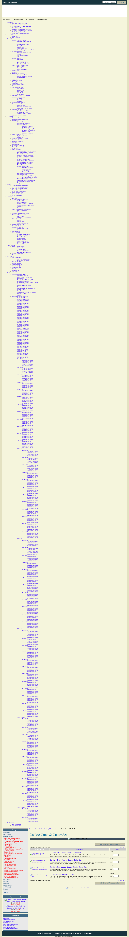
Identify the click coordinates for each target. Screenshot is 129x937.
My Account (10, 822)
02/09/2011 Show (32, 619)
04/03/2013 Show (27, 425)
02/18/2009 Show (32, 796)
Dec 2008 (25, 809)
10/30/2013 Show (27, 375)
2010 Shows (21, 629)
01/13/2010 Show (32, 714)
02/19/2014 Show (22, 349)
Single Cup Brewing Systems (25, 205)
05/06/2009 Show (32, 777)
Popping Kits (26, 127)
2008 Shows (21, 807)
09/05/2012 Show (32, 478)
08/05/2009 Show (32, 755)
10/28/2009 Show (32, 735)
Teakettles (15, 148)
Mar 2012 (25, 516)
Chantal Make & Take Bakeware (21, 26)
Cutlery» (6, 881)
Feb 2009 (25, 793)
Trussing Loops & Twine (24, 113)
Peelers (14, 86)
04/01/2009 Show (32, 785)
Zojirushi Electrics (22, 244)
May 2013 (20, 411)
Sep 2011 (25, 562)
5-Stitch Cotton (21, 249)
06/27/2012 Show (32, 496)
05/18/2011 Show (32, 595)
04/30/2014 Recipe (22, 336)
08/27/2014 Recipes (23, 313)
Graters (14, 72)
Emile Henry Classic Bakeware (21, 32)
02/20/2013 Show (27, 436)
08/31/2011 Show (32, 570)
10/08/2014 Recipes (23, 304)
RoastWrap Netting (22, 112)
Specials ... (6, 892)
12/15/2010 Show (32, 634)
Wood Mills (20, 93)
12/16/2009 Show (32, 723)
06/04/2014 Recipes (23, 329)
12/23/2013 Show (27, 361)
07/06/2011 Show (32, 583)
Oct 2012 (25, 464)
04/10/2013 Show (27, 424)
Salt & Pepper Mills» (9, 868)
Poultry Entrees (21, 289)
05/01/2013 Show (27, 418)
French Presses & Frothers (25, 203)
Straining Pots (26, 171)
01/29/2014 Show (22, 353)
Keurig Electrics (21, 238)
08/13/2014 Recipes (23, 316)
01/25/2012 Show (32, 533)
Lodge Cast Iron (22, 174)
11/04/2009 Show (32, 732)
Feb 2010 (25, 703)
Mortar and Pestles (17, 83)
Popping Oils (26, 131)
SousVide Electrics (22, 241)
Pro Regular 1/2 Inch (23, 62)
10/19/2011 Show (32, 558)
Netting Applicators (17, 253)
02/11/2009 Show (32, 798)
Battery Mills (20, 90)
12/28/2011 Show (32, 541)
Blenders (14, 198)
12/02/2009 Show (32, 725)
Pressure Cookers (17, 141)
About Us (6, 918)
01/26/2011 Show (32, 623)
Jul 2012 (24, 487)
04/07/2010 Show (32, 694)
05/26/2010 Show (32, 683)
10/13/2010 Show (32, 649)
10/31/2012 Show (32, 465)
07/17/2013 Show (27, 400)
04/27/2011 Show (32, 601)
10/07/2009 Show (32, 739)
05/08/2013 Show (27, 417)
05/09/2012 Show (32, 507)
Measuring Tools (17, 80)
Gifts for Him (15, 268)
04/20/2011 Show (32, 602)
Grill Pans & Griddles (18, 140)
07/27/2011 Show (32, 579)
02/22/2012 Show (32, 526)
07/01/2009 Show (32, 763)
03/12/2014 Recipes (23, 345)
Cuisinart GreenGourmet (24, 158)
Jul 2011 (24, 577)
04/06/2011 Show (32, 605)
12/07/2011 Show (32, 545)
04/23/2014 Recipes (23, 338)
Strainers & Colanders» (10, 871)
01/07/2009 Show (32, 806)
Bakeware (10, 22)
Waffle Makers (16, 231)
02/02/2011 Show (32, 620)
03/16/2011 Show (32, 611)
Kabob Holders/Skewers (24, 111)
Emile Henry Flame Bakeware (20, 33)
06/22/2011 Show (32, 587)
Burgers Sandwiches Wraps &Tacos (27, 282)
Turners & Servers (22, 55)
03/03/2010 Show (32, 702)
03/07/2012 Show (32, 522)
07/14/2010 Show (32, 670)
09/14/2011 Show (32, 566)
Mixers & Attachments (18, 219)
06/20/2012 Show (32, 497)
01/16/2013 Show (27, 444)
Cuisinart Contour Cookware (25, 155)
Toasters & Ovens (17, 227)
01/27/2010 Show (32, 712)
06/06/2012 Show (32, 500)
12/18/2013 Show (27, 363)
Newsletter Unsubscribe (10, 928)
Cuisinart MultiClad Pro (23, 159)
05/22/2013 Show (27, 414)
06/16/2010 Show (32, 677)
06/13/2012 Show (32, 498)
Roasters (14, 142)
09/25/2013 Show (27, 383)
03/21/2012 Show (32, 519)
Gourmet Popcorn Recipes (25, 286)
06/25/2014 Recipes (23, 325)
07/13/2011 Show (32, 581)
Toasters (19, 230)
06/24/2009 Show (32, 766)
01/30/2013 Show (27, 442)
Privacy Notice (67, 933)
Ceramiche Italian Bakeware (20, 25)
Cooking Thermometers (24, 106)
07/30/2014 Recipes (23, 318)
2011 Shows (20, 539)
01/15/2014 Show (22, 356)
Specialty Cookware (18, 145)
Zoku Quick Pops (22, 48)
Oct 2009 (25, 734)
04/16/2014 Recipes (23, 339)
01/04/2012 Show (32, 537)
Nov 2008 (25, 817)
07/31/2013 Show (27, 397)
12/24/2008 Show (32, 811)
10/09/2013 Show (27, 379)
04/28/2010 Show (32, 689)
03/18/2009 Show (32, 789)
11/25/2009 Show (32, 728)
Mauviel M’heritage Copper (25, 181)
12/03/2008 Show (32, 816)
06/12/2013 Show (27, 408)
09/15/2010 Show (32, 655)
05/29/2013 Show (27, 412)
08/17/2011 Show (32, 573)
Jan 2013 (20, 440)
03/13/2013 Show (27, 430)
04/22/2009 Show (32, 781)
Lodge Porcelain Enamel (29, 177)
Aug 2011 (25, 569)
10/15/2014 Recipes (23, 303)
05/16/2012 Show (32, 505)
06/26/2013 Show (27, 406)
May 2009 (25, 771)
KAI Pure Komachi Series (19, 188)
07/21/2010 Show (32, 669)
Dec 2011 (25, 540)
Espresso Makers (22, 202)
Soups (19, 295)
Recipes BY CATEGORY (19, 274)
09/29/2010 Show (32, 652)
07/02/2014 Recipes (23, 324)
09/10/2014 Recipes (23, 310)
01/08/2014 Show (22, 357)
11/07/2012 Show (32, 462)
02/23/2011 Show (32, 616)
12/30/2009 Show (32, 720)
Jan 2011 (25, 622)
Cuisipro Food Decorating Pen (62, 874)
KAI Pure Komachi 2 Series (20, 187)
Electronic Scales (22, 77)
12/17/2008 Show (32, 813)
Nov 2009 (25, 727)
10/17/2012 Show (32, 468)
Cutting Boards (16, 58)
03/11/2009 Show (32, 791)
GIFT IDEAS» (7, 887)
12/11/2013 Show (27, 364)
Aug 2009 (25, 749)
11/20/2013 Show (27, 370)
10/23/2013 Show (27, 376)
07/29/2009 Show (32, 757)
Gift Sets (14, 271)
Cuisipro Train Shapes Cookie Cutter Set (65, 860)
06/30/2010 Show (32, 674)
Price (117, 849)
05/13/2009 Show (32, 775)
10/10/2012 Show (32, 469)
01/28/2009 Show (32, 802)
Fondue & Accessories (23, 123)
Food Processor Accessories (25, 212)
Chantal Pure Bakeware (19, 27)
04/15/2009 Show (32, 782)
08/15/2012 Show (32, 483)
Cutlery (9, 184)
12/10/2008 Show (32, 814)
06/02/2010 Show (32, 680)
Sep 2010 (25, 651)
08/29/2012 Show (32, 480)
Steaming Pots (26, 169)
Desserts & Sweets (22, 284)
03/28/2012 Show (32, 518)
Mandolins (15, 79)
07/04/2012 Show (32, 493)
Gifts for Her (15, 270)
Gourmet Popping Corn (29, 129)
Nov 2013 (20, 367)
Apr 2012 (25, 509)
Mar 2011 (25, 606)
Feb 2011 (25, 615)
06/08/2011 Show (32, 590)
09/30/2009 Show (32, 742)
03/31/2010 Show (32, 696)
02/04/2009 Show (32, 799)
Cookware (10, 116)
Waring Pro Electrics (23, 242)
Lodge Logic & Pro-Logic (29, 176)
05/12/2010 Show (32, 685)
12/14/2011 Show (32, 544)
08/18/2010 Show (32, 662)
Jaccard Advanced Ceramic (20, 185)
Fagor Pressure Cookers (24, 165)
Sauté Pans (20, 137)
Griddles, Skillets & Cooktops (20, 213)
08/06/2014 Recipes (23, 317)
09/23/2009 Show (32, 743)
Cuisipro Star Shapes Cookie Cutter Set (65, 853)
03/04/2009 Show (32, 792)
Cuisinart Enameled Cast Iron (25, 156)
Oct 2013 (20, 374)
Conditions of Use (8, 921)
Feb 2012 (25, 523)
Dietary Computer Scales (24, 76)
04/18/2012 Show (32, 512)
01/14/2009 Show (32, 804)
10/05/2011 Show (32, 561)
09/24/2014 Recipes (23, 307)
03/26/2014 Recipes (23, 342)
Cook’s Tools (10, 39)
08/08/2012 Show (32, 484)
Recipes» (6, 889)
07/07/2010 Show (32, 671)
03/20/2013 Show (27, 429)
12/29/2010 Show (32, 631)
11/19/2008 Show (32, 820)
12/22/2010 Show (32, 633)
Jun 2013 (20, 404)
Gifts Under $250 (17, 266)
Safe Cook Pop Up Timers (24, 108)
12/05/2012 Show (32, 455)
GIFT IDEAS (10, 256)
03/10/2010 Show (32, 701)
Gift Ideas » (6, 19)
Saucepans (15, 144)
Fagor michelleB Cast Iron (24, 163)
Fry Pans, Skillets (22, 135)
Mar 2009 (25, 786)
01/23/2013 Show (27, 443)
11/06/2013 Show (27, 372)
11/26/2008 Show (32, 818)
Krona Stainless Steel (23, 166)
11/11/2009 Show (32, 731)
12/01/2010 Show (32, 637)
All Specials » (30, 19)
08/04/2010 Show (32, 665)
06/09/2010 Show (32, 678)
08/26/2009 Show (32, 750)
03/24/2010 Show (32, 698)
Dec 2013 (20, 358)
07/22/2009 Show (32, 759)
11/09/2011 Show (32, 552)
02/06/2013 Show (27, 439)
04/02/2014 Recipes (23, 340)
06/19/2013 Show (27, 407)
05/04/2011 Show (32, 598)
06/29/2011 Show (32, 586)
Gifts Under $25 (16, 262)
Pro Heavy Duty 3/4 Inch (24, 63)
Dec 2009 (25, 719)
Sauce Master (21, 99)
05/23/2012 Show (32, 504)
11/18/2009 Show (32, 730)
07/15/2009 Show (32, 760)
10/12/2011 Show (32, 559)
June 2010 (25, 673)
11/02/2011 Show (32, 554)
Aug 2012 (25, 479)
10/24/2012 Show (32, 466)
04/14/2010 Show (32, 692)
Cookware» (6, 879)
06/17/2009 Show (32, 767)
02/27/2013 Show (27, 435)
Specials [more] (15, 896)
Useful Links (88, 933)
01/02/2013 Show (27, 447)
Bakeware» (6, 832)
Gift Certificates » (18, 19)
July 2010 (25, 666)
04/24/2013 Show (27, 421)
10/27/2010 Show (32, 647)
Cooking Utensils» (9, 850)
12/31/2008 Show (32, 810)
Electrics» (6, 883)
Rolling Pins (20, 47)
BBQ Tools (10, 34)
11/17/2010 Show (32, 641)
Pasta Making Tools (18, 84)
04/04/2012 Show (32, 515)
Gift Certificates (16, 257)
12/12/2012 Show (32, 454)
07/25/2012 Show (32, 489)
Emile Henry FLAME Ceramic (25, 160)
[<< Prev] (119, 847)
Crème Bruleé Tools (23, 44)
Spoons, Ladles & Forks (24, 52)
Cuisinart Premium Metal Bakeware (22, 30)
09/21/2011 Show (32, 565)
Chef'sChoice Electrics (23, 234)
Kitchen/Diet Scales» (10, 858)
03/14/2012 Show (32, 521)
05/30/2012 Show (32, 503)
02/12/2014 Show (22, 350)
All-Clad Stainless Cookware (25, 152)
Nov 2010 (25, 638)
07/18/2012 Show (32, 490)
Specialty (20, 59)
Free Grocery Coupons (10, 924)
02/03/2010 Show (32, 709)
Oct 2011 (25, 555)
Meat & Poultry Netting (18, 246)
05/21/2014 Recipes (23, 332)
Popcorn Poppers (27, 126)
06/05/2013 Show (27, 410)
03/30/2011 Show (32, 608)
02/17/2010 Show (32, 706)
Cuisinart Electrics (22, 235)
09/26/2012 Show (32, 473)
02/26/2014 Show (22, 347)
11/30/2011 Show (32, 548)
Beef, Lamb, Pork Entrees (24, 277)
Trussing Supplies (17, 109)
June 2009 (25, 764)
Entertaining (15, 120)
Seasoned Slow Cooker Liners (21, 95)
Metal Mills (20, 91)
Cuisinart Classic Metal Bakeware (21, 29)
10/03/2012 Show (32, 471)
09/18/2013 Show (27, 385)
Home (5, 2)
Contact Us (6, 922)
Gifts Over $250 (16, 267)
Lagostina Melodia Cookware (25, 173)
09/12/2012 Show (32, 476)
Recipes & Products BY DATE (20, 296)
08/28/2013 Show (27, 390)
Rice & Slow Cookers (18, 224)
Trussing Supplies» (9, 876)
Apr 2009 (25, 778)
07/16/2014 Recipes (23, 321)
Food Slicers (20, 216)
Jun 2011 (25, 584)
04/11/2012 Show (32, 514)
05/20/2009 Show (32, 774)
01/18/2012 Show (32, 534)
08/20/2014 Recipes (23, 314)
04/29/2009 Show (32, 779)
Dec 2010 (25, 630)
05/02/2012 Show (32, 508)
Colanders (20, 98)
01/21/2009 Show (32, 803)
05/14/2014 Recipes (23, 334)
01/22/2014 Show (22, 354)
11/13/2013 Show (27, 371)
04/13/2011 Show (32, 604)
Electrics (9, 196)
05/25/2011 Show (32, 594)
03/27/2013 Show (27, 428)
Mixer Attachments (22, 223)
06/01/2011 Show (32, 591)
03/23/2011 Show (32, 609)
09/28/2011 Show (32, 563)
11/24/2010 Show (32, 640)
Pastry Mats (20, 45)
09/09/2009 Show (32, 746)
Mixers (19, 220)
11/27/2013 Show (27, 368)
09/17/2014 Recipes (23, 309)
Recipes (9, 273)
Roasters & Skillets (27, 167)
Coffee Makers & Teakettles (20, 199)
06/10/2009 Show (32, 768)
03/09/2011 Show (32, 612)
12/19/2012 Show (32, 453)
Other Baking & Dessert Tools (25, 50)
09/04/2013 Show (27, 388)
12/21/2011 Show (32, 543)
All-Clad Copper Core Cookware (26, 151)
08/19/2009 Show (32, 752)
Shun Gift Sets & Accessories (20, 194)
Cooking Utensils (17, 51)
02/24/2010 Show (32, 705)
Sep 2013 (20, 382)
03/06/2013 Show (27, 432)
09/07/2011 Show (32, 568)
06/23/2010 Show (32, 676)
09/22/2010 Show (32, 653)
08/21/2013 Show (27, 392)
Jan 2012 (25, 532)
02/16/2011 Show (32, 617)
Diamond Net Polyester (24, 252)
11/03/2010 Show (32, 644)
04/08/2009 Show (32, 784)
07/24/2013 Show (27, 399)
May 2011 (25, 593)
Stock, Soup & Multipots (19, 147)
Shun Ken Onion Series (19, 191)
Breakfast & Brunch (23, 281)
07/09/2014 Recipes (23, 322)
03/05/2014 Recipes (23, 346)
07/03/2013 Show (27, 403)
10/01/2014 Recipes (23, 306)
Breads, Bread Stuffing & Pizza (26, 280)
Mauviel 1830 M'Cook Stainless (26, 180)
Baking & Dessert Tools (19, 40)
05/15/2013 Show (27, 415)
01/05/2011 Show (32, 627)
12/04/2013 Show (27, 365)
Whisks (19, 57)
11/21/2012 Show (32, 460)
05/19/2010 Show (32, 684)
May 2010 (25, 681)
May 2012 (25, 501)
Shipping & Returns (9, 919)
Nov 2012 (25, 457)
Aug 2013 (20, 389)
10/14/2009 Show (32, 738)
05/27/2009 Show (32, 773)
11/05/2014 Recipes (23, 299)
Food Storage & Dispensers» (12, 853)
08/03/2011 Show (32, 576)
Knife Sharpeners (17, 195)
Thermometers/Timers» (11, 874)
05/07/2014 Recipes (23, 335)
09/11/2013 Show (27, 386)
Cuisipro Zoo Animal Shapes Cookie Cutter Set (68, 867)
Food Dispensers (22, 69)
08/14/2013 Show (27, 393)
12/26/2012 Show (32, 451)
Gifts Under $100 (17, 264)
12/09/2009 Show (32, 724)
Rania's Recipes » (42, 19)
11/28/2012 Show (32, 458)
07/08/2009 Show (32, 761)
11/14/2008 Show (32, 821)
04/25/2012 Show (32, 511)
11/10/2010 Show (32, 642)
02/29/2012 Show (32, 525)
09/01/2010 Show (32, 658)
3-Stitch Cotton (21, 248)
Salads (19, 291)
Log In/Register (13, 2)
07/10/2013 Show (27, 401)
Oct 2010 (25, 645)
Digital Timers (21, 105)
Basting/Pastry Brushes (24, 41)
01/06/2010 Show (32, 716)
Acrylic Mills (20, 88)
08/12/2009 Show (32, 753)
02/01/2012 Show (32, 530)
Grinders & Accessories (24, 208)
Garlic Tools (15, 70)
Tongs (19, 54)
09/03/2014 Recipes (23, 311)
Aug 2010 (25, 659)
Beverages (20, 278)
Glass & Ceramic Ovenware (20, 138)
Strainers (19, 101)
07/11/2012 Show (32, 491)
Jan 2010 (25, 710)
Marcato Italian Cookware (24, 178)
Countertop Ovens (22, 228)
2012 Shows (21, 448)
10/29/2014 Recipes (23, 300)
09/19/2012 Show (32, 475)
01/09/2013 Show (27, 446)
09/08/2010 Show (32, 656)
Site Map (57, 933)
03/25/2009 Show (32, 788)
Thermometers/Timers (18, 104)
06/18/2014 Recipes (23, 327)
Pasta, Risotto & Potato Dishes (26, 288)
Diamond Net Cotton (23, 250)
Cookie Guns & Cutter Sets (25, 43)
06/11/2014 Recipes (23, 328)
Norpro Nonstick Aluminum (24, 183)
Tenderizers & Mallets (18, 102)
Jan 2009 (25, 800)
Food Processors (22, 210)
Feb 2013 (20, 433)
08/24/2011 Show (32, 572)
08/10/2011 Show (32, 575)
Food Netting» (7, 885)
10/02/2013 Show (27, 381)
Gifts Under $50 (16, 263)
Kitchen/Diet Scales (18, 73)
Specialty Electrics (17, 226)
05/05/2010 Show (32, 687)
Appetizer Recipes (22, 275)
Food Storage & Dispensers (20, 65)
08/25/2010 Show (32, 660)
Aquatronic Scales (22, 75)
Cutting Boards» (8, 852)
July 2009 (25, 756)
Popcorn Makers (22, 124)
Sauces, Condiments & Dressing (26, 292)
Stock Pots (25, 170)
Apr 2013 (20, 419)
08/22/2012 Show (32, 482)
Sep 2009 (25, 741)
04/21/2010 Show (32, 691)
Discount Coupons (9, 927)
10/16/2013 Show (27, 378)
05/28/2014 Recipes (23, 331)
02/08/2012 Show (32, 529)
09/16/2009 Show (32, 745)
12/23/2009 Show (32, 721)
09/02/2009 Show (32, 748)
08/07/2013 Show (27, 394)
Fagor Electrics (21, 237)
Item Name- (79, 849)
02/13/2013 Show (27, 437)
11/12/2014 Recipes (23, 298)
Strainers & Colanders (18, 97)
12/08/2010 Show (32, 635)
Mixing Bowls (16, 81)
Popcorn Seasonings (28, 130)
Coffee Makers (21, 201)
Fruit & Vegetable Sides (24, 285)
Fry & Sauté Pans (17, 134)
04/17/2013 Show (27, 422)
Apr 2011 (25, 599)
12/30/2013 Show (27, 360)
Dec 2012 (25, 450)
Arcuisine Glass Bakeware (19, 23)
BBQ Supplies (16, 37)
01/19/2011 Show (32, 624)
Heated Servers (21, 122)
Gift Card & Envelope (23, 259)
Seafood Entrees (22, 293)
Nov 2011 (25, 547)
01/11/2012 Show (32, 536)
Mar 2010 (25, 695)
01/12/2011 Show (32, 626)
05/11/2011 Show (32, 597)
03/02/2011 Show (32, 613)
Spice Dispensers (22, 68)
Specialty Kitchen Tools (19, 115)
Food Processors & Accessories (21, 209)
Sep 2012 (25, 472)
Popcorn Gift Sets (27, 133)
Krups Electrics (21, 239)
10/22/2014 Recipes (23, 302)
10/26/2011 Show (32, 557)
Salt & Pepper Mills (17, 87)
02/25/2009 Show (32, 795)
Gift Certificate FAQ (9, 925)
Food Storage (21, 66)
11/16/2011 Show (32, 551)
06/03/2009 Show (32, 770)
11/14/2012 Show (32, 461)
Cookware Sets (16, 117)
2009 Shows (21, 717)
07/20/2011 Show (32, 580)
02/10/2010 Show (32, 707)
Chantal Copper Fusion (24, 153)
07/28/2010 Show (32, 667)
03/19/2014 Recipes (23, 343)
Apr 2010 (25, 688)
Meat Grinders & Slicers (19, 214)
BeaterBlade (21, 221)
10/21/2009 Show (32, 737)
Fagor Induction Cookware (25, 162)
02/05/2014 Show (22, 352)
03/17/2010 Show (32, 699)
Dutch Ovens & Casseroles (20, 119)
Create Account (16, 825)
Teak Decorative (22, 61)
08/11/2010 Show (32, 663)
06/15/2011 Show (32, 588)
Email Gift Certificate (23, 260)
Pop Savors (20, 94)
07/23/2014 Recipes (23, 320)
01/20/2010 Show (32, 713)
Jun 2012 (25, 494)
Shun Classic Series (18, 189)
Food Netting (11, 245)
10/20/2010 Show (32, 648)
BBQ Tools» (7, 834)
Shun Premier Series (18, 192)
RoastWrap (15, 255)
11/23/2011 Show (32, 550)
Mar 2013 (20, 426)
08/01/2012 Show (32, 486)
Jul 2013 (19, 396)
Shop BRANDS (16, 149)
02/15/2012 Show (32, 527)
